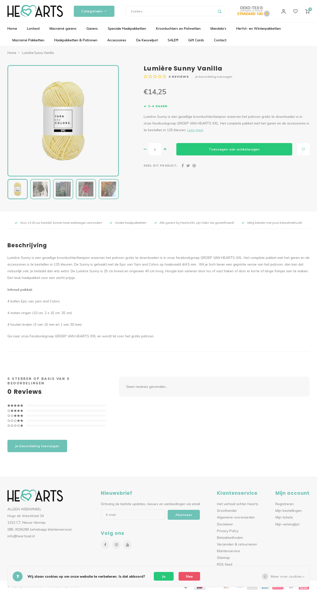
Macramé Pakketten (28, 40)
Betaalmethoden (230, 537)
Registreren (284, 504)
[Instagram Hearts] (116, 545)
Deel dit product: (160, 165)
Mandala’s (218, 28)
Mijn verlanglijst (287, 524)
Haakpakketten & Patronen (75, 40)
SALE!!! (173, 40)
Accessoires (116, 40)
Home (12, 28)
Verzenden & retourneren (237, 544)
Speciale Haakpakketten (127, 28)
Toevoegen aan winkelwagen (234, 149)
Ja (163, 576)
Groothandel (227, 510)
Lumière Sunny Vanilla (38, 53)
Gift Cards (196, 40)
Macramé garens (63, 28)
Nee (189, 576)
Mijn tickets (284, 517)
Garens (92, 28)
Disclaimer (225, 524)
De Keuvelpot (147, 40)
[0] (307, 11)
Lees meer (195, 130)
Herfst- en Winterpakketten (258, 28)
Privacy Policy (227, 531)
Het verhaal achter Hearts (237, 504)
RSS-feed (224, 564)
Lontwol (33, 28)
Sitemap (223, 557)
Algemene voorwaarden (236, 517)
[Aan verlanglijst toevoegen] (303, 149)
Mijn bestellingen (288, 510)
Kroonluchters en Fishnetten (178, 28)
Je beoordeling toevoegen (213, 76)
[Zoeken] (220, 11)
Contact (220, 40)
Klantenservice (228, 551)
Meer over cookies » (287, 576)
